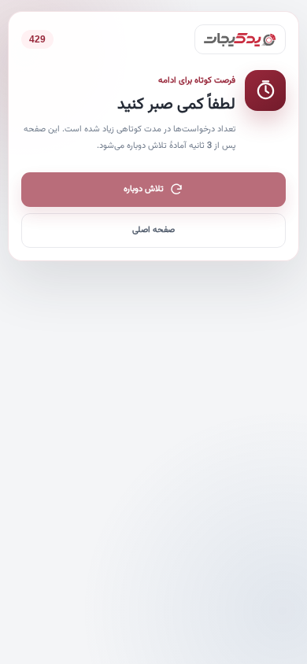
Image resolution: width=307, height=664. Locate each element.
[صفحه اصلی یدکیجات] (240, 39)
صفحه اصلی (153, 230)
